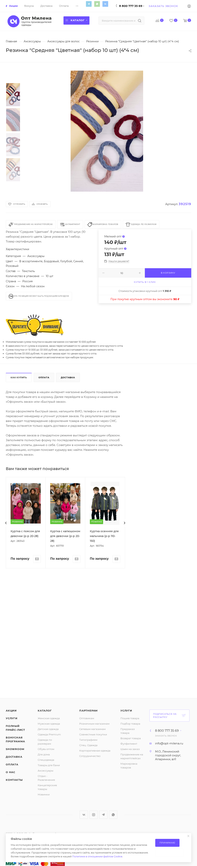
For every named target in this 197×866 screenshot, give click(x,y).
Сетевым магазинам (92, 729)
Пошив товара (129, 718)
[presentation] (6, 523)
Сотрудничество (89, 755)
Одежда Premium (49, 734)
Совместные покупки (93, 734)
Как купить (19, 377)
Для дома (44, 754)
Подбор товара (130, 723)
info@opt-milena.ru (169, 743)
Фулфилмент (128, 743)
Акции (11, 710)
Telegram (89, 4)
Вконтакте (105, 4)
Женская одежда (49, 718)
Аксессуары (45, 770)
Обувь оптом (46, 749)
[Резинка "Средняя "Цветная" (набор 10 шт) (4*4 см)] (107, 131)
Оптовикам (86, 718)
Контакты (14, 779)
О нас (10, 772)
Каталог (45, 710)
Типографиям (88, 739)
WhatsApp (97, 4)
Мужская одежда (49, 723)
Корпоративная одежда (94, 750)
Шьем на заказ (130, 749)
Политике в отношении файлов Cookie (97, 856)
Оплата (43, 377)
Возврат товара (130, 738)
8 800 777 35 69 (130, 6)
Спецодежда (46, 759)
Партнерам (88, 710)
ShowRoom (15, 749)
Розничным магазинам (94, 723)
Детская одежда (48, 729)
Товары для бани (49, 765)
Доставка (68, 377)
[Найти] (139, 21)
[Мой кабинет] (189, 6)
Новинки (44, 794)
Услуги (12, 718)
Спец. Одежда (88, 745)
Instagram (93, 815)
